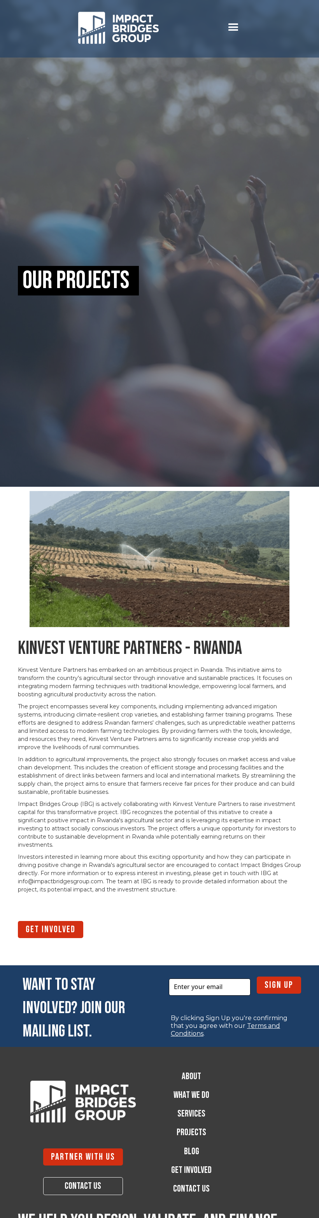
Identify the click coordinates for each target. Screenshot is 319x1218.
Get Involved (191, 1170)
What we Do (191, 1095)
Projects (191, 1132)
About (191, 1076)
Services (191, 1114)
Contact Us (83, 1186)
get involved (50, 929)
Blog (191, 1151)
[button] (233, 27)
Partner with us (83, 1156)
